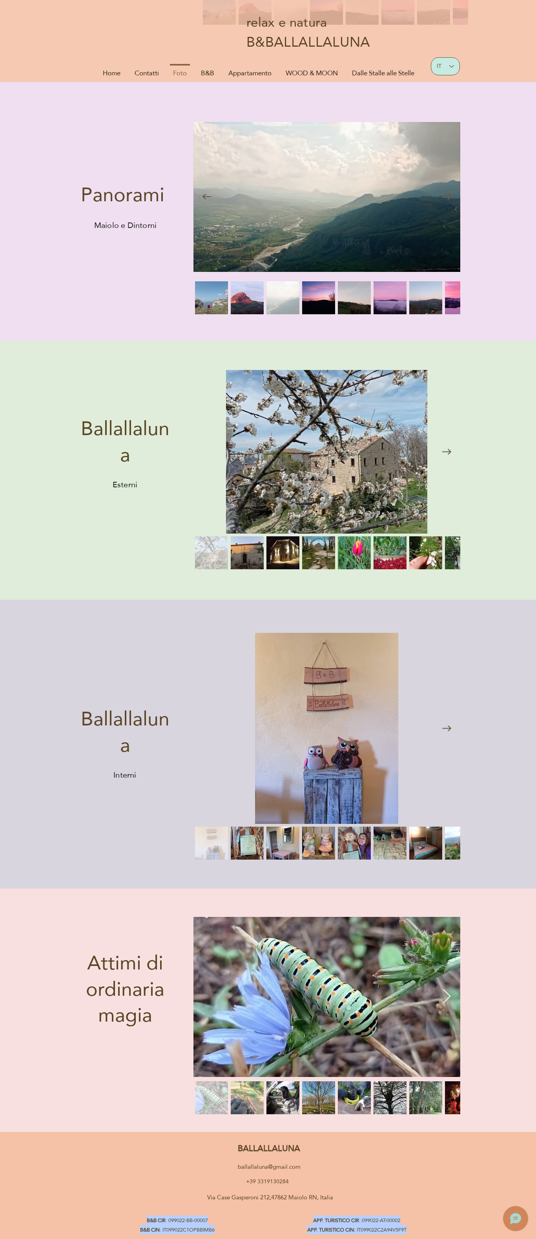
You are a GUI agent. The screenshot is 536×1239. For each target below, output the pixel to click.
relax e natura (286, 22)
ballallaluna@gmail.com (269, 1166)
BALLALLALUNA (269, 1148)
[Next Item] (446, 197)
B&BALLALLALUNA (308, 42)
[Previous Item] (206, 197)
